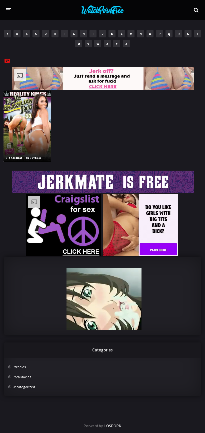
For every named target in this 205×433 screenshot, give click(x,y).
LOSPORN (113, 425)
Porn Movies (22, 377)
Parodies (19, 367)
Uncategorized (24, 387)
